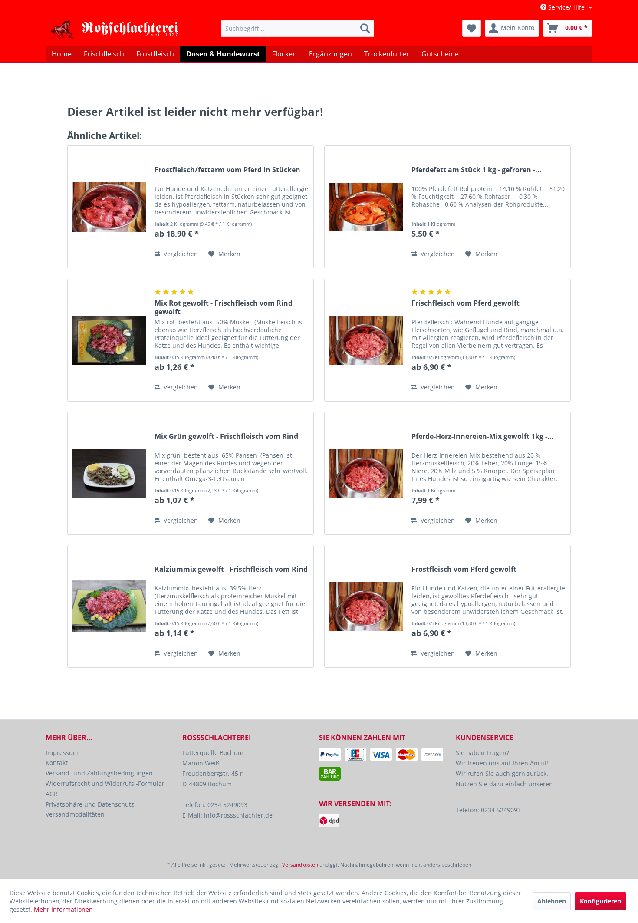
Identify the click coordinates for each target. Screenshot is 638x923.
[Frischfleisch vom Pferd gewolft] (366, 340)
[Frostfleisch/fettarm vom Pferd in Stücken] (109, 207)
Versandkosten (300, 864)
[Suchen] (365, 28)
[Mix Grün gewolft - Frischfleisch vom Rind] (109, 473)
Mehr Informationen (63, 909)
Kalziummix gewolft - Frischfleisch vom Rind (231, 569)
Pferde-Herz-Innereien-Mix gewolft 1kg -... (482, 436)
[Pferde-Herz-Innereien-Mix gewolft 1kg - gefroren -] (366, 473)
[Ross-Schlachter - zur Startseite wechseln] (115, 30)
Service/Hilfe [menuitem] (566, 7)
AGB (52, 794)
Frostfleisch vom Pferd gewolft (463, 569)
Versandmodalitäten (75, 814)
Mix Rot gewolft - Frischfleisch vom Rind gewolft (224, 307)
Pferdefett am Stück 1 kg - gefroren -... (476, 170)
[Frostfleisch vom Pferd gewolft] (366, 606)
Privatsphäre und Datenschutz (90, 804)
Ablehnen (551, 901)
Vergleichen (180, 254)
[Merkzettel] (471, 28)
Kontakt (57, 762)
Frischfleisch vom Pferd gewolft (465, 303)
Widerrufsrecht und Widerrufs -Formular (105, 783)
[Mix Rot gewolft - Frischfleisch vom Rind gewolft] (109, 340)
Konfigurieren (600, 901)
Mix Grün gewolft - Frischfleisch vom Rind (226, 436)
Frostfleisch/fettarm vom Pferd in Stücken (227, 170)
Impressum (62, 752)
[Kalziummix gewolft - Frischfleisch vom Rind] (109, 606)
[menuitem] (297, 28)
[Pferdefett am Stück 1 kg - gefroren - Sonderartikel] (366, 207)
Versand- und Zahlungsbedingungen (99, 773)
